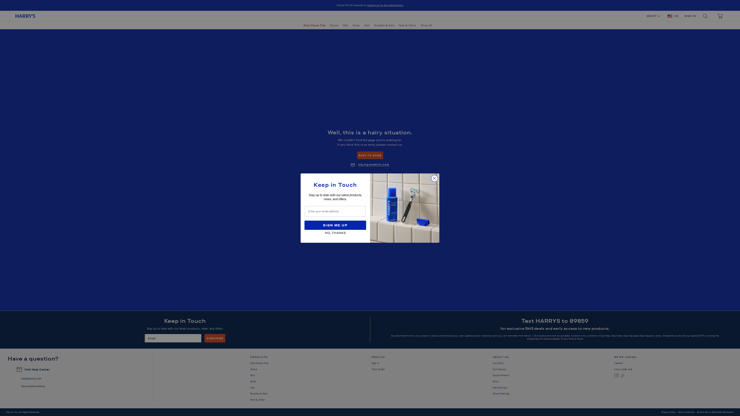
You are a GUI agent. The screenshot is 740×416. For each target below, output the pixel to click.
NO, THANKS (335, 232)
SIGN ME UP (335, 225)
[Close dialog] (434, 178)
